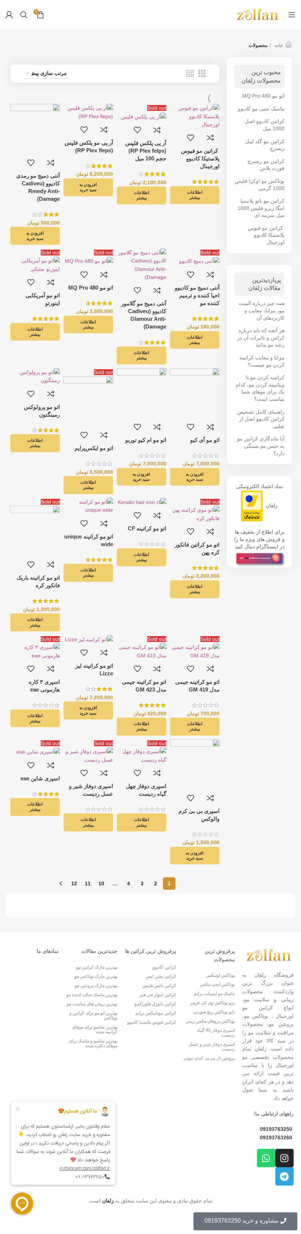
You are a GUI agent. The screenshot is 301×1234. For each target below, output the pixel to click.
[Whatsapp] (266, 1158)
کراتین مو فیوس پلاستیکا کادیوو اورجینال (266, 235)
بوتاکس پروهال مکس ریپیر (210, 1021)
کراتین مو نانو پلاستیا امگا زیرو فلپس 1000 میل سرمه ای (260, 208)
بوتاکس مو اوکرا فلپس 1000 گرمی (259, 184)
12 (74, 883)
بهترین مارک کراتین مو (96, 967)
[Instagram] (284, 1158)
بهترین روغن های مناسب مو (92, 1003)
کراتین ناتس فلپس (159, 985)
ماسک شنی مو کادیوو (261, 109)
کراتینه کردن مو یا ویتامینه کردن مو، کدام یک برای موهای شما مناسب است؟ (260, 388)
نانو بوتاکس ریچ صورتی (214, 1012)
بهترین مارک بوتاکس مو (96, 976)
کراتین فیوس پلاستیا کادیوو (151, 1022)
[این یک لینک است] (259, 559)
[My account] (9, 14)
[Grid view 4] (190, 73)
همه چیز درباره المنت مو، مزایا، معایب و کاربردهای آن (261, 310)
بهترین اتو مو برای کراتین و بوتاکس (93, 1015)
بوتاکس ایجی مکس (217, 984)
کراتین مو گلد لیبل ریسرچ (264, 145)
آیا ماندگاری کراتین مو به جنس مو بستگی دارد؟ (260, 446)
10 (101, 883)
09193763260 (276, 1137)
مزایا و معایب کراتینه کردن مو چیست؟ (261, 361)
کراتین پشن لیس (160, 976)
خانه (278, 45)
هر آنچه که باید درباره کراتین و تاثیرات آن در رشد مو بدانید (260, 337)
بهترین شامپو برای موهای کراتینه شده (94, 1029)
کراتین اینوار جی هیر (157, 994)
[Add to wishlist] (190, 137)
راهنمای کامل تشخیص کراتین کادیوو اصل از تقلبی (260, 419)
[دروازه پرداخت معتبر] (252, 505)
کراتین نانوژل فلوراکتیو (155, 1003)
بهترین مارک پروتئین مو (96, 985)
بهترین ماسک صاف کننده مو (91, 994)
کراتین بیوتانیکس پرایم (155, 1013)
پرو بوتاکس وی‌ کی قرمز (212, 1002)
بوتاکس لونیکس (220, 975)
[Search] (24, 14)
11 (88, 883)
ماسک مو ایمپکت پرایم (214, 993)
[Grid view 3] (202, 73)
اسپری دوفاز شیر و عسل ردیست (212, 1047)
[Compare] (210, 137)
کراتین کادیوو (164, 967)
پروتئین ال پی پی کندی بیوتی (209, 1058)
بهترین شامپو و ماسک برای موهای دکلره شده (93, 1043)
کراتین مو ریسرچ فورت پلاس (265, 164)
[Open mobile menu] (291, 14)
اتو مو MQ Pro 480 (263, 96)
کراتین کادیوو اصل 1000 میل (264, 124)
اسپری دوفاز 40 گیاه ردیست (216, 1033)
